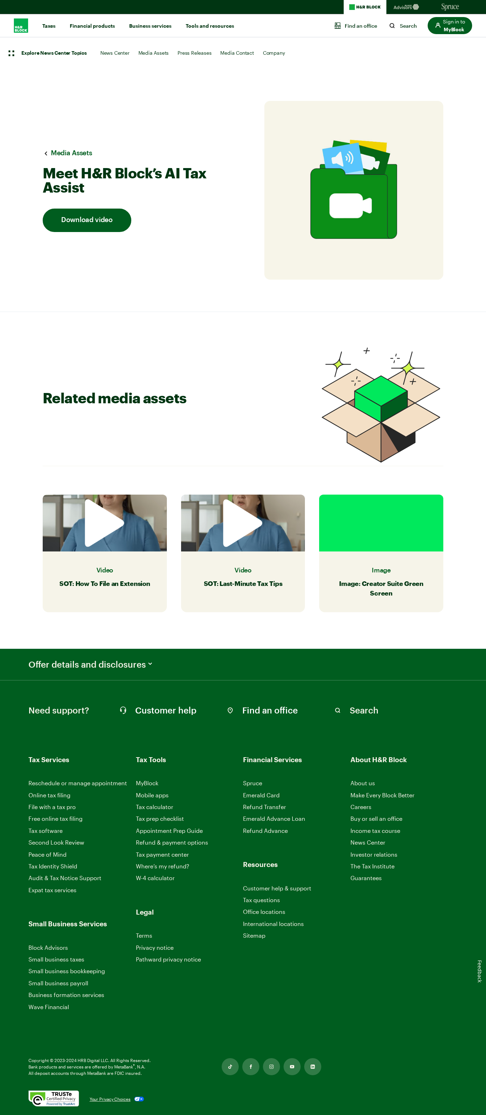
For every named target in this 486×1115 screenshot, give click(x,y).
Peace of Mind (47, 854)
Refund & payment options (172, 842)
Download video (87, 220)
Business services (150, 26)
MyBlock (147, 783)
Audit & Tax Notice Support (64, 877)
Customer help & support (277, 888)
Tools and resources (210, 26)
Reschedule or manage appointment (77, 783)
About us (362, 783)
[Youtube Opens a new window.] (292, 1066)
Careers (360, 807)
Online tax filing (49, 795)
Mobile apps (152, 795)
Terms (144, 935)
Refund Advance (265, 830)
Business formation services (66, 994)
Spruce (252, 783)
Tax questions (261, 899)
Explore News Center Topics (54, 53)
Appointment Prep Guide (169, 830)
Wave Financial (48, 1007)
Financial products (92, 26)
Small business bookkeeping (66, 971)
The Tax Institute (372, 866)
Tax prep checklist (160, 818)
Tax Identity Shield (52, 866)
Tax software (45, 830)
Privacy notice (155, 947)
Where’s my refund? (162, 866)
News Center (115, 53)
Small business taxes (56, 959)
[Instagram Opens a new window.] (271, 1066)
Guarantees (366, 877)
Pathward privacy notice (168, 959)
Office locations (264, 912)
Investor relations (373, 854)
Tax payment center (162, 854)
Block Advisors (48, 948)
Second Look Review (56, 842)
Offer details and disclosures (87, 664)
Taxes (49, 26)
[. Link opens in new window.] (53, 1099)
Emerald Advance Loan (274, 818)
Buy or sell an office (376, 818)
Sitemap (254, 935)
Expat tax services (52, 890)
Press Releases (194, 53)
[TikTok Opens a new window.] (230, 1066)
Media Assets (153, 53)
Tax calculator (154, 806)
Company (274, 53)
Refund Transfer (264, 806)
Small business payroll (58, 983)
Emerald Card (261, 795)
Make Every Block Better (382, 795)
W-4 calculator (155, 877)
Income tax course (375, 830)
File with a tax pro (52, 806)
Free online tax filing (55, 818)
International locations (273, 924)
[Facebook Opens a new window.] (250, 1066)
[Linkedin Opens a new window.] (312, 1066)
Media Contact (237, 53)
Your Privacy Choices (110, 1099)
